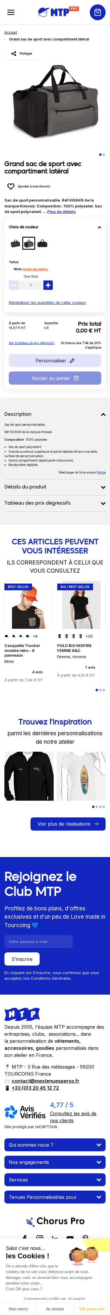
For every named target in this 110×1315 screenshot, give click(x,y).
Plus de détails (61, 211)
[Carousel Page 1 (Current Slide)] (100, 154)
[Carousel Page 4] (104, 807)
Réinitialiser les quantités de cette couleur (47, 302)
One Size (30, 276)
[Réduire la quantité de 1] (13, 285)
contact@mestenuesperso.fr (45, 1081)
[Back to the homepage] (53, 12)
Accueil (10, 32)
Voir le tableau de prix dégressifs (31, 343)
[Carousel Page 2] (104, 154)
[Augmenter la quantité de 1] (48, 285)
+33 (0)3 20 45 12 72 (35, 1088)
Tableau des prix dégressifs (37, 503)
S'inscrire (22, 959)
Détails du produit (25, 487)
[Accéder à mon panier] (98, 12)
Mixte (18, 269)
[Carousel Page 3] (104, 690)
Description (17, 414)
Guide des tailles (35, 269)
